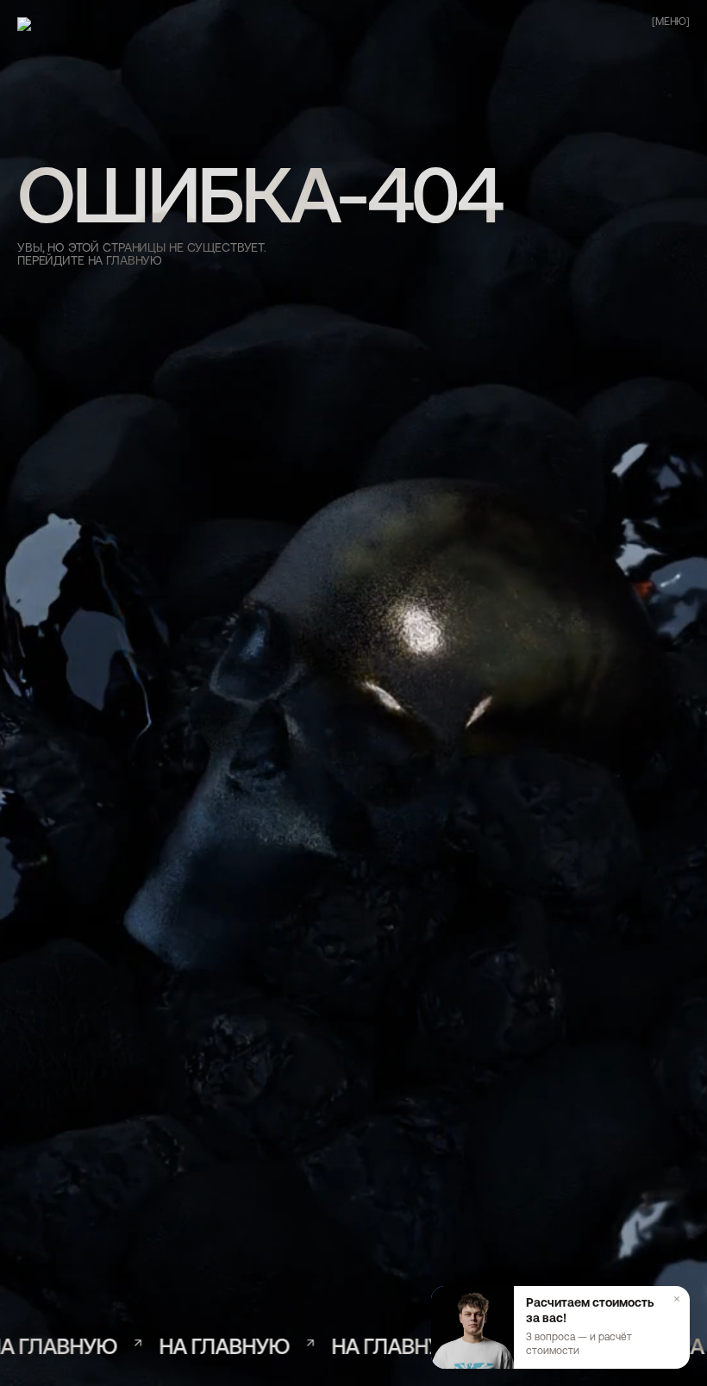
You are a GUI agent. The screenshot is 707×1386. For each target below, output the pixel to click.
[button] (560, 1327)
